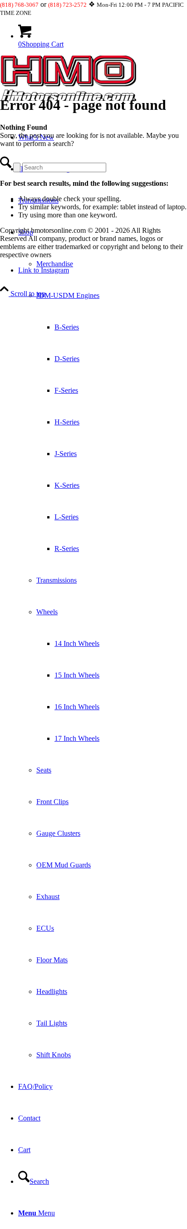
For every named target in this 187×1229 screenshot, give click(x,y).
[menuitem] (102, 644)
